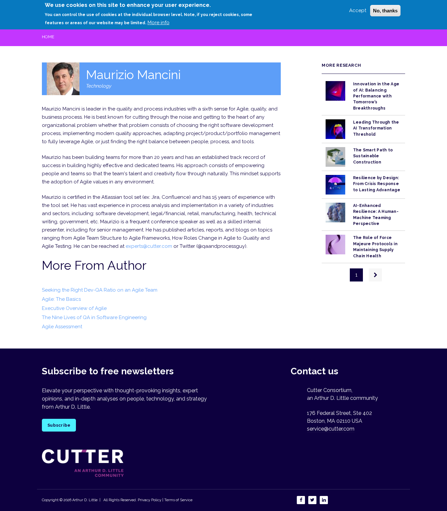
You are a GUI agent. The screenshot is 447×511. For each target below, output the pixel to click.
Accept (357, 10)
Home (48, 36)
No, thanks (385, 10)
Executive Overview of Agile (74, 308)
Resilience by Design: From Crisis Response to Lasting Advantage (376, 184)
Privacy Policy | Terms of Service (165, 500)
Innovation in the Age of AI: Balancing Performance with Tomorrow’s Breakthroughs (376, 96)
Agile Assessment (62, 327)
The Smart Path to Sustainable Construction (373, 156)
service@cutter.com (330, 429)
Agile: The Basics (61, 299)
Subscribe (58, 425)
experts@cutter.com (149, 246)
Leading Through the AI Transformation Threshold (376, 128)
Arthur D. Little (84, 500)
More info (159, 23)
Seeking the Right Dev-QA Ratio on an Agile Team (99, 290)
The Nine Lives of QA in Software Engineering (94, 317)
